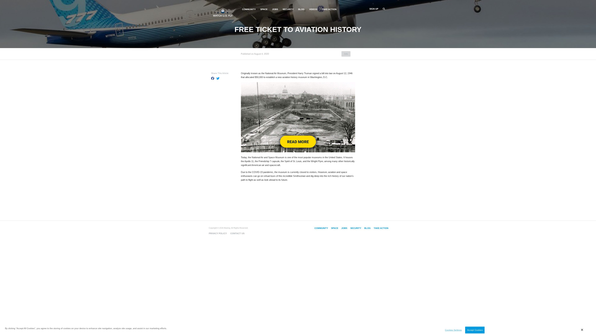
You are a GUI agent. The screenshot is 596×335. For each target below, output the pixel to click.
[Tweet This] (217, 78)
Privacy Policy (218, 233)
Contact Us (237, 233)
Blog (301, 9)
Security (288, 9)
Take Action (329, 9)
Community (249, 9)
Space (263, 9)
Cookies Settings (453, 330)
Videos (313, 9)
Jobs (275, 9)
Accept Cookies (475, 330)
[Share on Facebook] (212, 78)
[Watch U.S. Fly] (222, 12)
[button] (582, 329)
